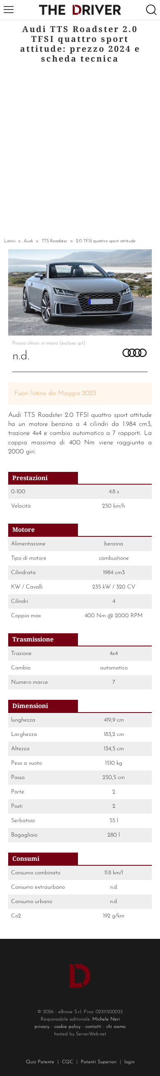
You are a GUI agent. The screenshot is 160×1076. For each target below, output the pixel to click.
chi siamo (116, 1026)
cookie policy (67, 1026)
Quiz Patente (40, 1062)
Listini (9, 241)
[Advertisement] (80, 152)
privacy (41, 1026)
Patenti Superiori (99, 1062)
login (129, 1062)
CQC (67, 1062)
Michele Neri (106, 1019)
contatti (93, 1026)
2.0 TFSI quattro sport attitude (105, 241)
